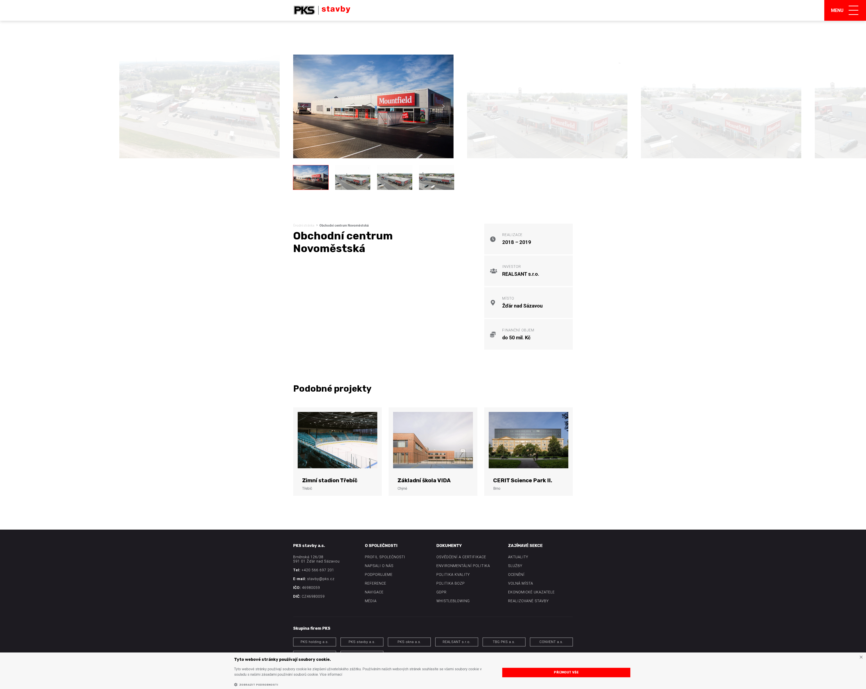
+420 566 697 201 (318, 570)
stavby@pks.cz (320, 579)
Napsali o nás (379, 566)
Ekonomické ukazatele (531, 592)
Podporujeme (379, 574)
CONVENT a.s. (551, 642)
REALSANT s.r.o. (457, 642)
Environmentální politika (463, 566)
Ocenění (516, 574)
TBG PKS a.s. (504, 642)
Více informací (331, 674)
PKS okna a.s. (409, 642)
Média (371, 601)
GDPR (441, 592)
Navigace (374, 592)
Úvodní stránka (303, 225)
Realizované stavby (528, 601)
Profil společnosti (385, 557)
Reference (375, 583)
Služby (515, 566)
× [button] (861, 657)
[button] (363, 684)
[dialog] (433, 670)
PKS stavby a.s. (362, 642)
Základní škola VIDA (424, 480)
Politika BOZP (450, 583)
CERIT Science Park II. (522, 480)
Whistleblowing (453, 601)
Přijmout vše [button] (566, 672)
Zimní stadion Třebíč (329, 480)
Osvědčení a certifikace (461, 557)
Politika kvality (453, 574)
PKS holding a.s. (315, 642)
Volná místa (520, 583)
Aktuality (518, 557)
